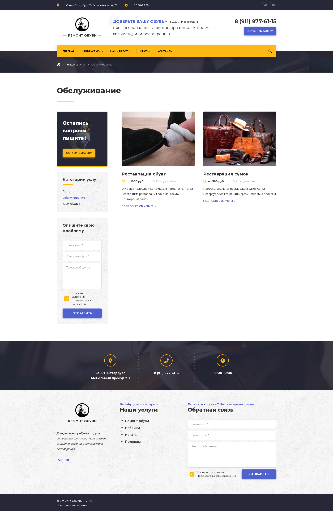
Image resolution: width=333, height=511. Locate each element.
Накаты (131, 435)
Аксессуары (71, 204)
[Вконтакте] (265, 5)
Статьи (145, 51)
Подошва (133, 442)
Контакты (164, 51)
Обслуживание (166, 181)
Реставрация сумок (225, 174)
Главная (69, 51)
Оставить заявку (260, 31)
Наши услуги (91, 51)
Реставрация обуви (144, 174)
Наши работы (120, 51)
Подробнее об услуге (137, 206)
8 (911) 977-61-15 (255, 21)
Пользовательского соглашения (216, 475)
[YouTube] (273, 5)
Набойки (132, 428)
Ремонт (68, 191)
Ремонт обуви (137, 421)
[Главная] (58, 64)
